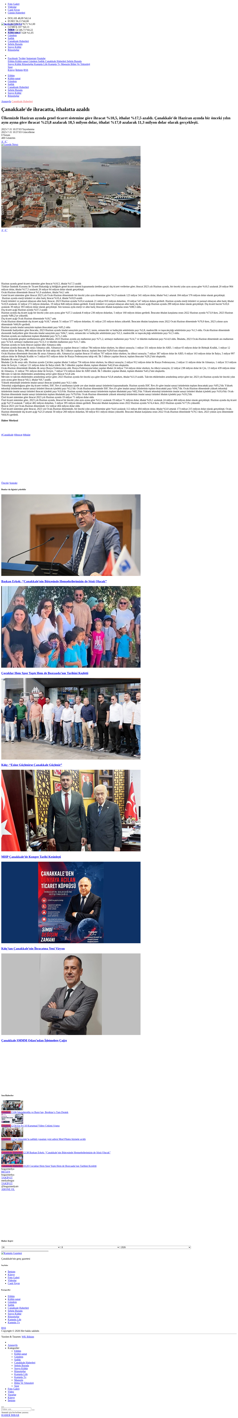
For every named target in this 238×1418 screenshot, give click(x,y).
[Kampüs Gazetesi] (11, 24)
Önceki (5, 483)
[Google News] (9, 144)
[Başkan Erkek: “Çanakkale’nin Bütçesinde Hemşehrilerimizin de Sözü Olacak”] (71, 575)
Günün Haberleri (16, 12)
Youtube (41, 58)
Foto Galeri (13, 4)
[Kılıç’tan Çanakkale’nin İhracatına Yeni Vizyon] (71, 942)
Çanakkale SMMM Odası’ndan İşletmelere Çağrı (34, 1040)
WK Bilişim (28, 1336)
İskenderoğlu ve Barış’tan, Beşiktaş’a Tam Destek (39, 1112)
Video (11, 1391)
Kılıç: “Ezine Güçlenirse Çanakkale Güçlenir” (31, 765)
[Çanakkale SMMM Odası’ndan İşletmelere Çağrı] (71, 1034)
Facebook (13, 58)
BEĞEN (5, 1171)
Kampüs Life (41, 64)
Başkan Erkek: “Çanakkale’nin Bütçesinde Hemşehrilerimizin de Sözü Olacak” (54, 581)
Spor (10, 67)
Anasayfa (6, 101)
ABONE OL (8, 1189)
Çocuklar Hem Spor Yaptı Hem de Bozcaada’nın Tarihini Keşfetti (44, 673)
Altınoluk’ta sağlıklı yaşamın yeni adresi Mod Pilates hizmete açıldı (48, 1139)
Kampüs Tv (54, 64)
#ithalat (26, 434)
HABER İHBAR (10, 1415)
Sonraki (13, 483)
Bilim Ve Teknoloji (80, 64)
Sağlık (11, 38)
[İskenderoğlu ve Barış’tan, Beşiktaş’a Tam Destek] (12, 1109)
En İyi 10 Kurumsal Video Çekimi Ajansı (35, 1125)
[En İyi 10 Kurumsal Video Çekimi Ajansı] (12, 1122)
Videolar (12, 7)
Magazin (65, 64)
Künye (11, 70)
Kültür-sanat (14, 32)
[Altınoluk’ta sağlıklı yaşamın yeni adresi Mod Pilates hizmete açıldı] (12, 1136)
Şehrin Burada (15, 44)
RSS (25, 70)
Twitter (22, 58)
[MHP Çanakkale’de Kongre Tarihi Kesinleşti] (71, 850)
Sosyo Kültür (14, 47)
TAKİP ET (7, 1177)
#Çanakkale (7, 434)
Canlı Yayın (14, 9)
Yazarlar (12, 1394)
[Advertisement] (98, 257)
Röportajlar (13, 50)
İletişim (19, 70)
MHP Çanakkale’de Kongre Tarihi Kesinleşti (31, 856)
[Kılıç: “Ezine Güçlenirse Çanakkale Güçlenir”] (71, 758)
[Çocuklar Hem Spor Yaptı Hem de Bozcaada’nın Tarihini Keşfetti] (71, 666)
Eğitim (11, 29)
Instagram (31, 58)
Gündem (12, 35)
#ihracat (18, 434)
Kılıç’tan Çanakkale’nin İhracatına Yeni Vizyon (33, 948)
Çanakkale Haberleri (18, 41)
